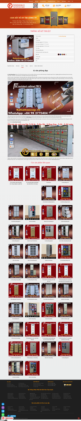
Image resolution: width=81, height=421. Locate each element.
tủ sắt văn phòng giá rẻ (15, 221)
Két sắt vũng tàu (55, 393)
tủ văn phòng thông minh (65, 260)
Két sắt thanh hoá (67, 393)
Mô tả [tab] (22, 65)
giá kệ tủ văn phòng (65, 299)
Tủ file (53, 407)
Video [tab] (27, 65)
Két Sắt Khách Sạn (22, 384)
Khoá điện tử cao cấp (68, 398)
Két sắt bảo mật (33, 395)
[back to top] (79, 418)
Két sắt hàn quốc (55, 394)
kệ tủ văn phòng (16, 260)
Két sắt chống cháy (67, 395)
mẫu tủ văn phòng (32, 377)
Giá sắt (9, 407)
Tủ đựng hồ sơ (21, 409)
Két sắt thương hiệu (56, 395)
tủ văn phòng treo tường (32, 279)
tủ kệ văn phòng (32, 221)
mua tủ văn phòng (48, 318)
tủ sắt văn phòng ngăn (65, 318)
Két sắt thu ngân (11, 397)
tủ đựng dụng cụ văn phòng (32, 357)
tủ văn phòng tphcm (16, 240)
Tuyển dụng (64, 1)
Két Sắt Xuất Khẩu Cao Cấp (39, 385)
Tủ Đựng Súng (21, 383)
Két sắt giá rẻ (66, 394)
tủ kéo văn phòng (16, 377)
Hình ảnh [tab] (17, 65)
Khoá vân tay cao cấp (56, 398)
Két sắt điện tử (10, 394)
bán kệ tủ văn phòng (49, 357)
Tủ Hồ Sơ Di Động (33, 410)
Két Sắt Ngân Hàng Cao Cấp (24, 386)
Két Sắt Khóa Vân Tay (56, 397)
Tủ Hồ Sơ (9, 383)
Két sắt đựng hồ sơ (22, 398)
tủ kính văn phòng (32, 318)
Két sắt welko (43, 394)
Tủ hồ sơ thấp (21, 406)
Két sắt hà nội (21, 394)
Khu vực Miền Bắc (51, 383)
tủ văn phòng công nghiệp (16, 279)
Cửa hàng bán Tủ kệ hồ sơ (16, 299)
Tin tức (58, 1)
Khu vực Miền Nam (51, 385)
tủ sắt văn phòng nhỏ (65, 221)
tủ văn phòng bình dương (32, 299)
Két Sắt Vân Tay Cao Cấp (23, 385)
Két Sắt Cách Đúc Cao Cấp (12, 386)
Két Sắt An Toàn (10, 384)
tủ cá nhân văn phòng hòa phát (65, 240)
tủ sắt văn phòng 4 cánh (65, 201)
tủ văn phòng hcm (15, 318)
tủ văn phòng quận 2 (49, 240)
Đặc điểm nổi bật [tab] (11, 65)
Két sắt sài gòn (10, 393)
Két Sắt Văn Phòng (37, 384)
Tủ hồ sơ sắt (54, 406)
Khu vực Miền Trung (52, 384)
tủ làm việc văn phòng (16, 338)
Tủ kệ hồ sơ (48, 182)
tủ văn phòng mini (65, 182)
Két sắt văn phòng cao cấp (13, 398)
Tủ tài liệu (43, 406)
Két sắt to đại (10, 395)
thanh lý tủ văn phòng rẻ (48, 221)
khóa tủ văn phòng (48, 260)
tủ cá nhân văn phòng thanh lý (48, 201)
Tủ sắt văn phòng (33, 406)
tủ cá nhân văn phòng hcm (49, 299)
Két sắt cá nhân (44, 395)
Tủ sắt (65, 407)
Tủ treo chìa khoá (67, 406)
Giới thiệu (36, 1)
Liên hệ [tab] (31, 65)
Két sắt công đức (22, 397)
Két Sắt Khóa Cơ (44, 397)
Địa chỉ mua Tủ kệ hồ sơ (32, 240)
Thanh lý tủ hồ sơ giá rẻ (12, 410)
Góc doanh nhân (43, 1)
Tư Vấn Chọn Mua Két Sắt (35, 397)
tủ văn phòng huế (65, 357)
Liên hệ (69, 1)
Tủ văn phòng (66, 409)
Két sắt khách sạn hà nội (45, 393)
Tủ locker (43, 407)
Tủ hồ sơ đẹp (10, 406)
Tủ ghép (31, 407)
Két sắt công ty (21, 395)
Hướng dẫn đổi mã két (51, 1)
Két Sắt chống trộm (44, 398)
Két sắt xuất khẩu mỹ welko (39, 383)
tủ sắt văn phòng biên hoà (16, 357)
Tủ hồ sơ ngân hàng (56, 409)
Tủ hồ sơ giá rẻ (33, 409)
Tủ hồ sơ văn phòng (45, 409)
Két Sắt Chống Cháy (11, 385)
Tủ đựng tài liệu (11, 409)
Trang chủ (31, 1)
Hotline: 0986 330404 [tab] (39, 65)
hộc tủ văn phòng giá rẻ (32, 260)
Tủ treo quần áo (22, 407)
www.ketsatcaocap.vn (56, 159)
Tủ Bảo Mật (36, 386)
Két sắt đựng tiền (33, 394)
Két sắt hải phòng (22, 393)
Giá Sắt (53, 410)
